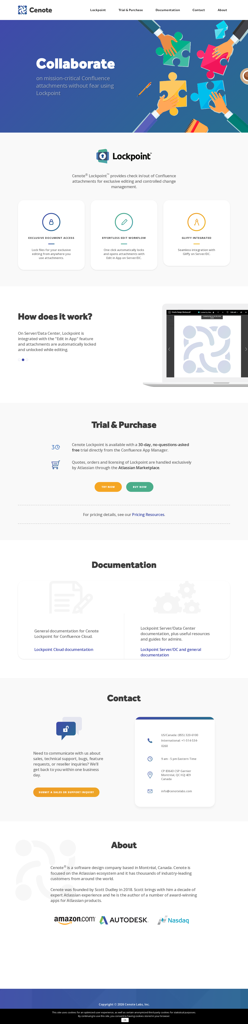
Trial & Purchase (131, 10)
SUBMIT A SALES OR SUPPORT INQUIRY (66, 792)
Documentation (168, 10)
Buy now (140, 487)
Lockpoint (98, 10)
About (222, 10)
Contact (198, 10)
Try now (108, 487)
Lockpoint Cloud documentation (63, 649)
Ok (125, 1020)
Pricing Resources (148, 514)
